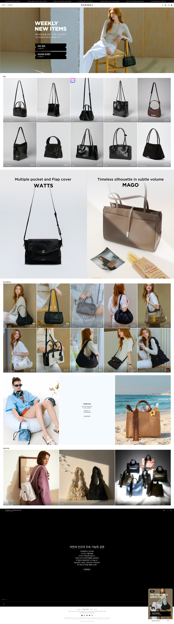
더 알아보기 (87, 569)
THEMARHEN (9, 5)
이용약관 (78, 609)
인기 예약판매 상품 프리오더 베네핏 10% (23, 1)
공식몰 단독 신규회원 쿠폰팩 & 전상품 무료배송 (73, 1)
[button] (1, 477)
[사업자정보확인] (83, 618)
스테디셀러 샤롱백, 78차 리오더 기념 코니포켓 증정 (48, 1)
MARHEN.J (4, 5)
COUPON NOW (87, 416)
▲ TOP (95, 609)
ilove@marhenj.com (106, 618)
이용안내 (91, 609)
